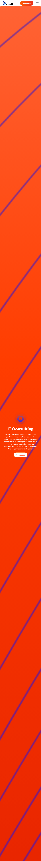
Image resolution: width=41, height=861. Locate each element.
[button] (37, 3)
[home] (8, 3)
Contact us (26, 3)
